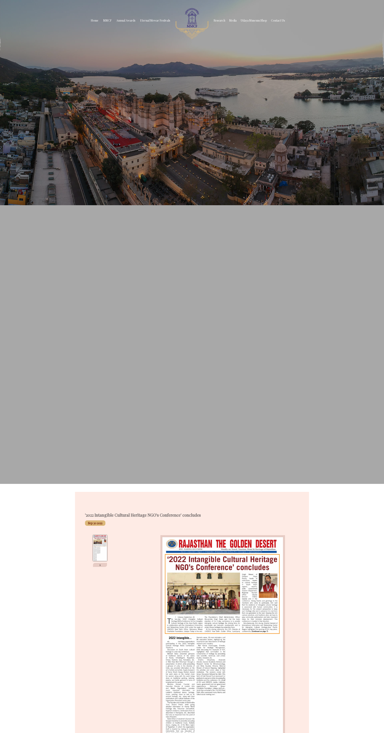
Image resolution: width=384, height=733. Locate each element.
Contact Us (278, 20)
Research (219, 20)
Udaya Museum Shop (254, 20)
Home (94, 20)
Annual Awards (125, 20)
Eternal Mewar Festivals (155, 20)
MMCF (107, 20)
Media (233, 20)
